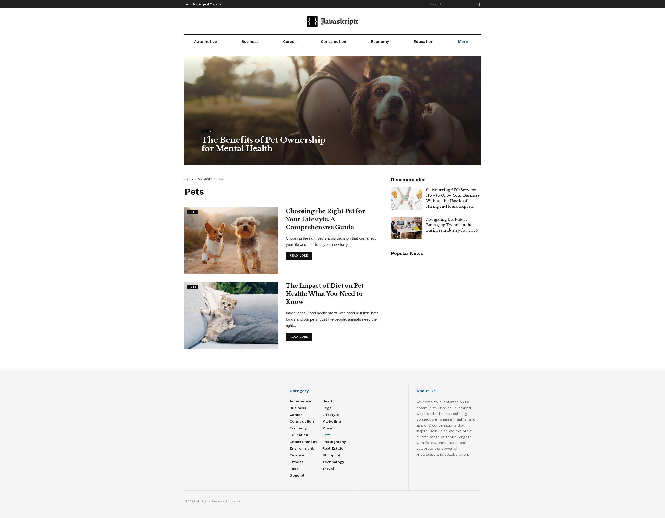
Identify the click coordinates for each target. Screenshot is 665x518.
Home (189, 178)
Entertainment (303, 442)
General (297, 475)
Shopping (331, 455)
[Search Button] (477, 4)
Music (327, 428)
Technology (333, 462)
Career (289, 41)
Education (423, 41)
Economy (380, 41)
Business (250, 41)
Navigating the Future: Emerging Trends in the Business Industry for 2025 (452, 225)
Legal (327, 408)
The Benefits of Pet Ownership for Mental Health (263, 144)
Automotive (205, 41)
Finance (297, 455)
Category (205, 178)
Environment (302, 448)
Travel (328, 469)
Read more (299, 255)
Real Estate (332, 448)
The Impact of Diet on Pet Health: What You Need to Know (324, 293)
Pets (207, 131)
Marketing (331, 421)
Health (328, 401)
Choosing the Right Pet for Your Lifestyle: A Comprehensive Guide (325, 219)
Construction (333, 41)
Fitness (296, 462)
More (463, 41)
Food (294, 469)
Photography (334, 442)
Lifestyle (330, 414)
